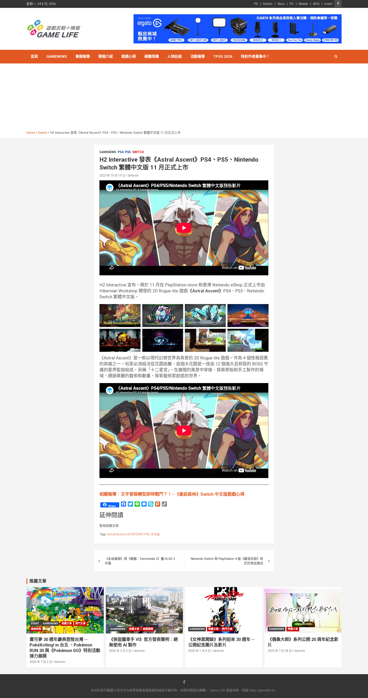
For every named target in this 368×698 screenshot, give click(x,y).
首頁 (34, 56)
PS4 (121, 152)
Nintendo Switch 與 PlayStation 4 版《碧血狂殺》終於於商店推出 (227, 561)
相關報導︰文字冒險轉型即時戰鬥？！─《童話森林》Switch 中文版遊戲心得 (171, 494)
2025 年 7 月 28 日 (280, 650)
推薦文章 (67, 623)
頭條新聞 (36, 629)
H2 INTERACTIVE (138, 534)
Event (328, 4)
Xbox (281, 4)
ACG (316, 4)
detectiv (133, 175)
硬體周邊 (151, 56)
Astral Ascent (116, 534)
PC (292, 4)
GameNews (56, 56)
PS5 (128, 152)
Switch (267, 4)
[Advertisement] (184, 98)
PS (256, 4)
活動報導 (197, 56)
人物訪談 (174, 56)
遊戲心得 (128, 56)
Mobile (303, 4)
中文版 (155, 534)
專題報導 (82, 56)
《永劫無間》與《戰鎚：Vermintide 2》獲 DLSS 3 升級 (140, 561)
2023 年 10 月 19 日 (112, 175)
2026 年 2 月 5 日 (120, 650)
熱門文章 (80, 623)
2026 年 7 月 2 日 (41, 662)
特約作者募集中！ (255, 56)
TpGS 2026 (222, 56)
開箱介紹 (105, 56)
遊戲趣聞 (148, 629)
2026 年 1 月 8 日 (199, 650)
